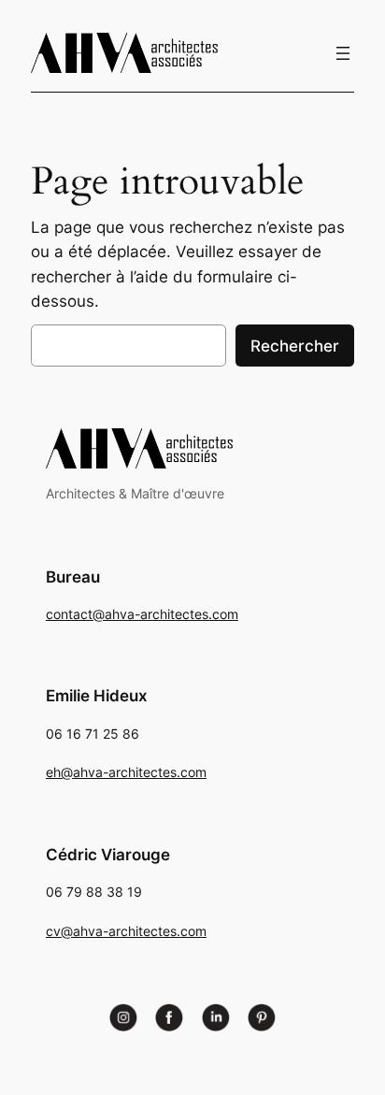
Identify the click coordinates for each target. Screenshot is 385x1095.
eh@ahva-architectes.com (126, 772)
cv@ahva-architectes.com (126, 931)
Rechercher (294, 346)
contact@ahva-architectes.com (142, 614)
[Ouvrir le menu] (343, 53)
